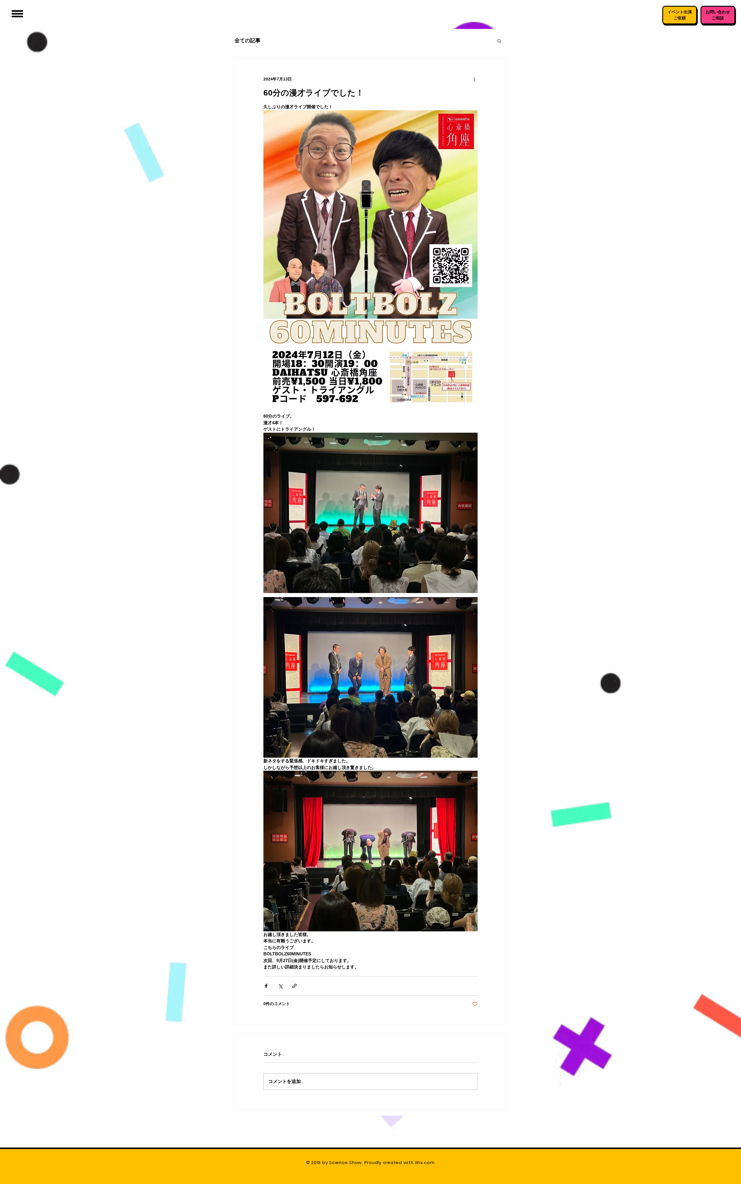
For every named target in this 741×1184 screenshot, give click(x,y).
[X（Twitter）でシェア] (280, 986)
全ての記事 (247, 40)
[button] (17, 13)
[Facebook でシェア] (266, 986)
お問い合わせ (718, 12)
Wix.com (425, 1162)
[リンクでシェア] (294, 986)
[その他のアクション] (474, 79)
